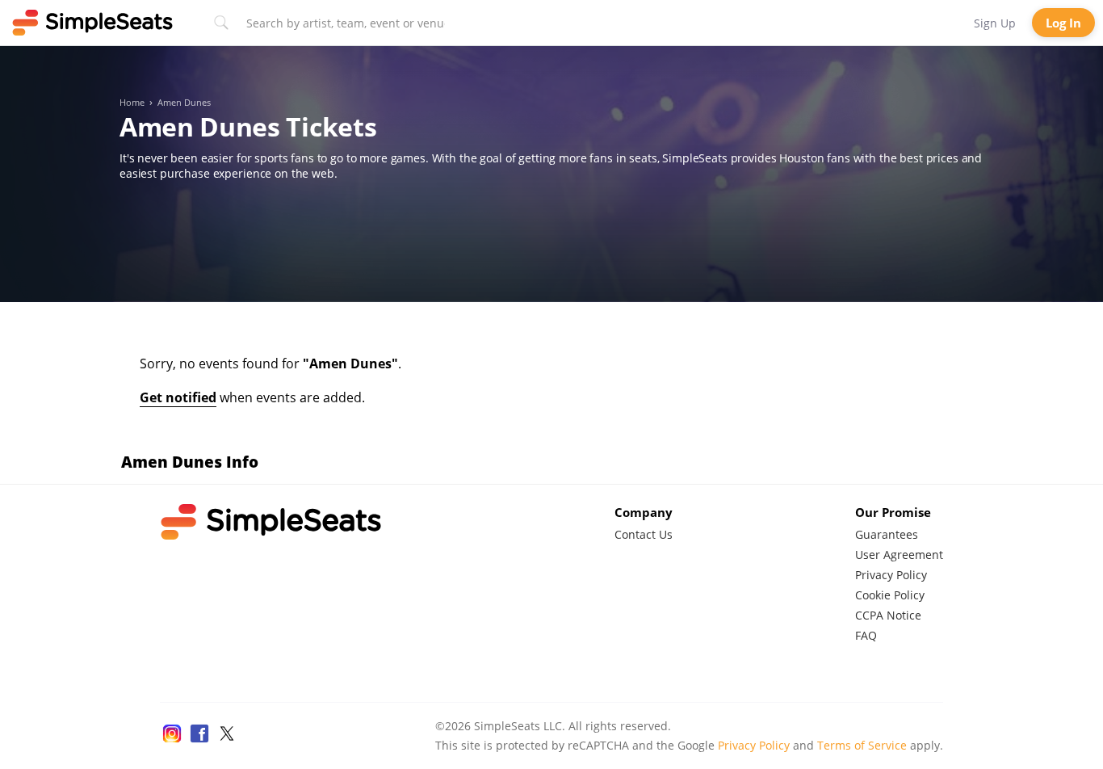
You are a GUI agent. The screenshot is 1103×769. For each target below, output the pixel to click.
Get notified (178, 397)
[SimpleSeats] (93, 22)
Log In (1063, 23)
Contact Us (643, 534)
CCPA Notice (888, 615)
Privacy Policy (891, 574)
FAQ (866, 635)
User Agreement (899, 554)
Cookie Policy (890, 595)
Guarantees (886, 534)
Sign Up (995, 23)
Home (132, 102)
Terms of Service (862, 745)
